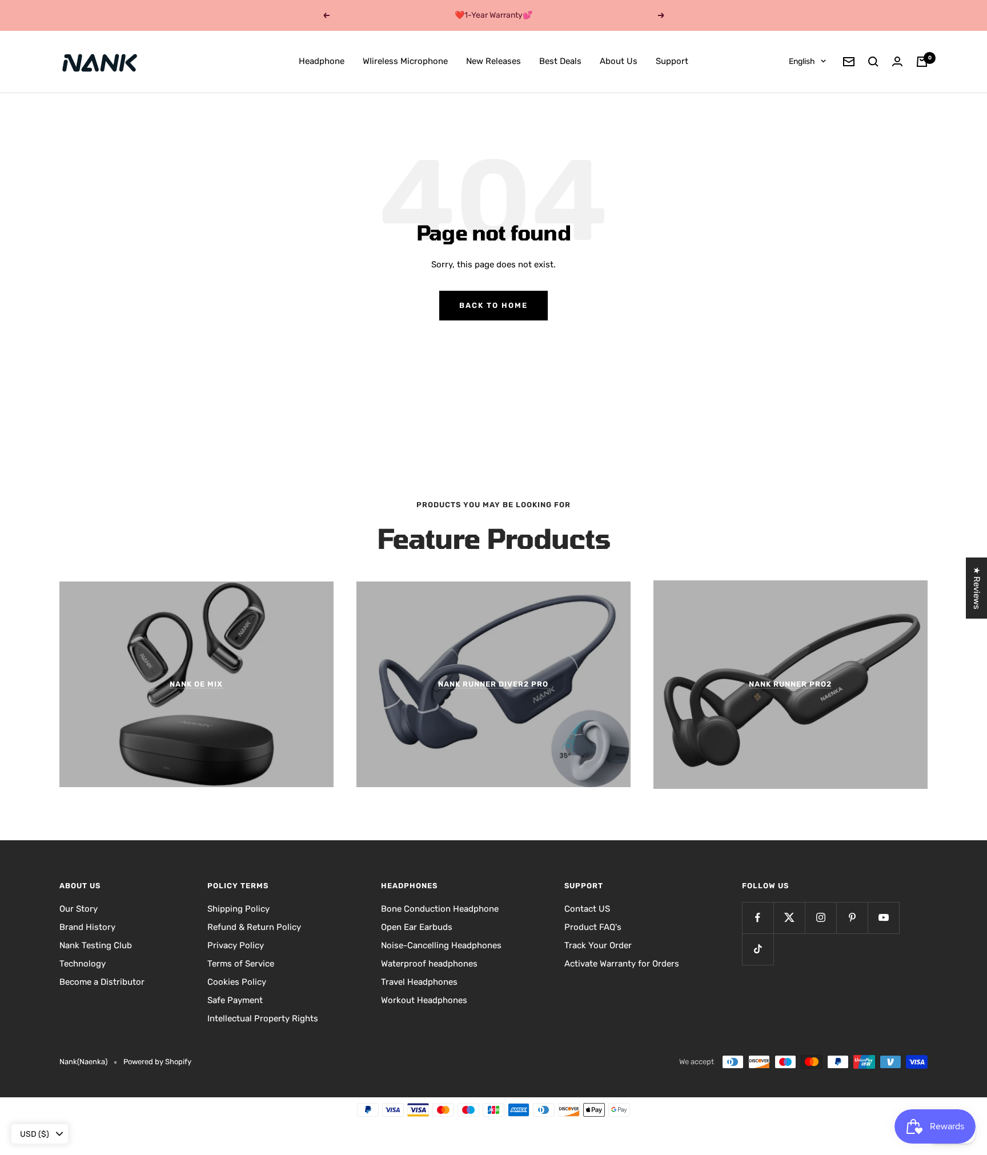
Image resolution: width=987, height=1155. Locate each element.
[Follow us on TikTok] (757, 949)
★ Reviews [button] (977, 588)
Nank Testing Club (95, 945)
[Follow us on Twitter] (789, 917)
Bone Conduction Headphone (440, 909)
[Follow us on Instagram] (820, 917)
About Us (618, 61)
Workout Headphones (424, 1000)
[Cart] (922, 62)
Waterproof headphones (429, 964)
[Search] (873, 62)
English (802, 61)
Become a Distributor (102, 982)
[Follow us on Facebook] (757, 917)
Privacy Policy (235, 945)
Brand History (87, 927)
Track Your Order (598, 945)
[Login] (897, 61)
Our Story (78, 909)
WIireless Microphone (405, 61)
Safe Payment (235, 1000)
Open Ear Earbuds (416, 927)
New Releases (493, 61)
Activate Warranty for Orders (621, 964)
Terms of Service (240, 964)
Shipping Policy (238, 909)
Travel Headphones (419, 982)
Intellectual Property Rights (262, 1018)
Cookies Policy (236, 982)
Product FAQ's (592, 927)
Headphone (321, 61)
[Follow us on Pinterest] (852, 917)
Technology (82, 964)
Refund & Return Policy (254, 927)
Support (672, 61)
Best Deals (560, 61)
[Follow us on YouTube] (883, 917)
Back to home (493, 305)
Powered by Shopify (157, 1061)
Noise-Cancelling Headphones (441, 945)
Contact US (587, 909)
